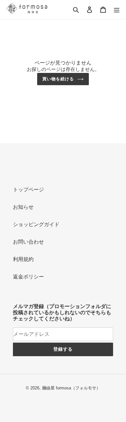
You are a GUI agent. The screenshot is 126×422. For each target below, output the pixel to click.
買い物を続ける (58, 78)
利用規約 (23, 259)
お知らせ (23, 207)
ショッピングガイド (36, 224)
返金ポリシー (28, 276)
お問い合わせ (28, 242)
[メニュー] (116, 9)
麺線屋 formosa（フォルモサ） (71, 388)
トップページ (28, 189)
